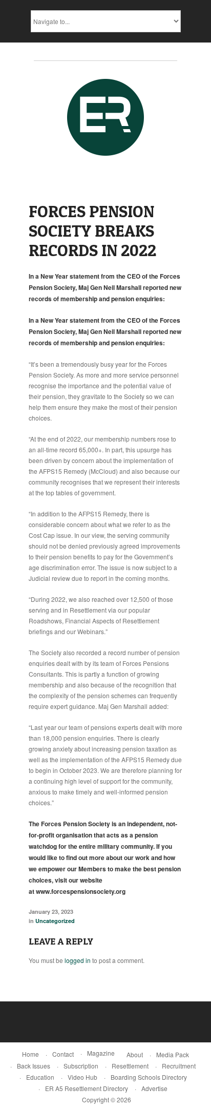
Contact (63, 1054)
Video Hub (82, 1077)
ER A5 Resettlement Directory (86, 1088)
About (134, 1054)
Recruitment (179, 1065)
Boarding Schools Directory (149, 1077)
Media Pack (172, 1054)
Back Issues (33, 1065)
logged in (78, 960)
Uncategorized (55, 921)
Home (30, 1054)
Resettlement (130, 1065)
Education (40, 1077)
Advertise (154, 1088)
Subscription (81, 1065)
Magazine (101, 1053)
